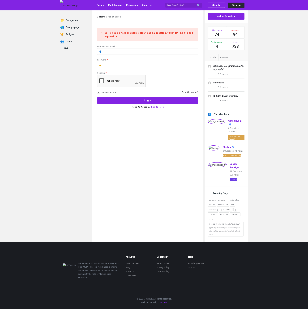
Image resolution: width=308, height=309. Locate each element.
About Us (147, 5)
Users (69, 41)
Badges (70, 34)
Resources (132, 5)
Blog (128, 267)
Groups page (72, 27)
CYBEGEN (162, 302)
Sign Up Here (157, 107)
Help (66, 48)
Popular (213, 57)
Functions (218, 82)
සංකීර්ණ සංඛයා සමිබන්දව (225, 95)
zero (211, 219)
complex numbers (217, 200)
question (224, 214)
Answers (224, 57)
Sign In (216, 5)
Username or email (107, 46)
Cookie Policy (163, 271)
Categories (72, 20)
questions (235, 214)
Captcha (102, 73)
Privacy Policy (163, 267)
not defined (223, 204)
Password (102, 59)
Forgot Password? (190, 92)
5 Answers (222, 74)
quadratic (213, 214)
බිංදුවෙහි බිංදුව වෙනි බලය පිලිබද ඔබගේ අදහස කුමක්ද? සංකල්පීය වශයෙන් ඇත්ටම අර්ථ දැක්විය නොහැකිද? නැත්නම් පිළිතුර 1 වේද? (225, 229)
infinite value (233, 200)
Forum (100, 5)
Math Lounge (115, 5)
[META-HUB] (76, 5)
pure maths (226, 209)
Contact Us (103, 15)
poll (232, 204)
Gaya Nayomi (235, 121)
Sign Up (236, 5)
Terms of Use (163, 263)
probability (213, 209)
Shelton (227, 147)
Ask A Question (226, 16)
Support (192, 267)
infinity (212, 204)
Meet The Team (133, 263)
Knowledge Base (196, 263)
